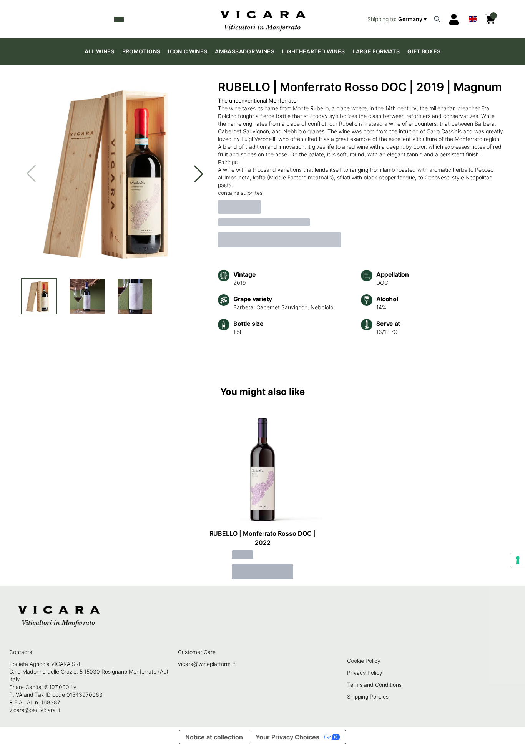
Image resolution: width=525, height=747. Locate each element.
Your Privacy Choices (287, 737)
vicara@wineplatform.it (206, 664)
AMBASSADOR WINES (244, 51)
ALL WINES (100, 51)
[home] (262, 19)
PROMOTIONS (141, 51)
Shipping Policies (368, 696)
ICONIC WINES (187, 51)
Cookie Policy (363, 660)
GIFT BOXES (424, 51)
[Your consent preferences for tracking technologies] (517, 560)
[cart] (490, 19)
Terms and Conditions (374, 684)
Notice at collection (214, 737)
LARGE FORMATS (376, 51)
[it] (472, 17)
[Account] (454, 19)
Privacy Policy (364, 672)
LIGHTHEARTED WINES (313, 51)
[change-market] (398, 19)
